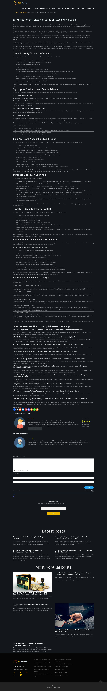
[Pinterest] (26, 409)
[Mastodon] (28, 409)
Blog (29, 8)
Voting (36, 8)
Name (15, 475)
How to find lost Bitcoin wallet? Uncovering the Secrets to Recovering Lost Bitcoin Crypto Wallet (30, 593)
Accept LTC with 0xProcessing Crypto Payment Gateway (30, 537)
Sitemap (53, 685)
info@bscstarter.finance (22, 669)
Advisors (36, 659)
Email (14, 480)
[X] (17, 409)
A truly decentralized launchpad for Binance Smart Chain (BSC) (31, 605)
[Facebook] (14, 409)
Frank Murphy (31, 438)
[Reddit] (20, 409)
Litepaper (44, 659)
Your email (44, 506)
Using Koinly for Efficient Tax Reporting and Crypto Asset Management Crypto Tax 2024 (73, 573)
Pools (24, 8)
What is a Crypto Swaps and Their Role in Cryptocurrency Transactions (27, 551)
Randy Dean (30, 418)
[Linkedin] (23, 409)
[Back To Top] (100, 682)
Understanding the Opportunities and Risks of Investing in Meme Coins (29, 644)
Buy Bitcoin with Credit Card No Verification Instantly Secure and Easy (73, 630)
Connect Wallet (70, 8)
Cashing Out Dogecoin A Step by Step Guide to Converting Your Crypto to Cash (71, 537)
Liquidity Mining (45, 8)
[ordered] (23, 470)
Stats (54, 8)
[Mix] (31, 409)
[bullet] (25, 470)
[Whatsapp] (34, 409)
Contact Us (90, 8)
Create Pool (80, 8)
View (40, 659)
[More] (37, 409)
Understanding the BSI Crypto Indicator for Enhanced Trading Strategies (74, 551)
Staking (60, 8)
